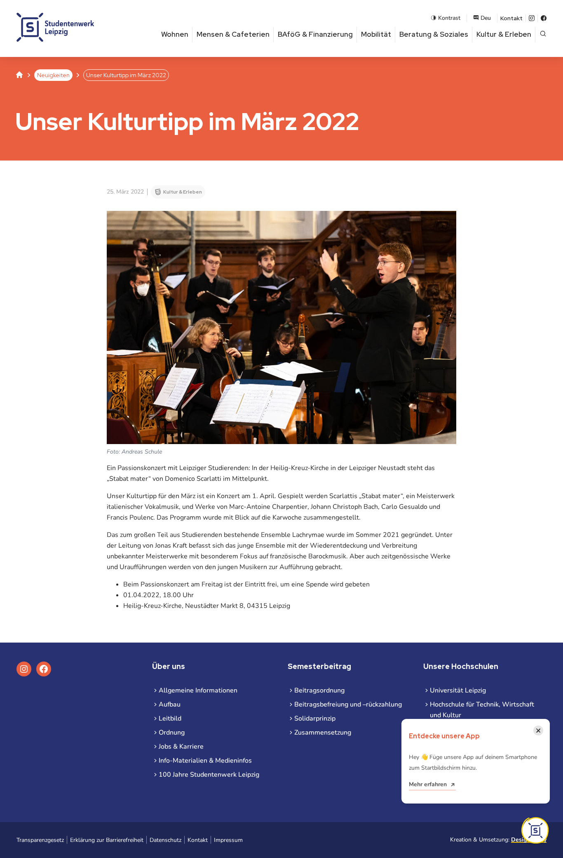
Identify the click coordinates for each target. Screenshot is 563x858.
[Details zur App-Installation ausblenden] (535, 830)
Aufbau (170, 704)
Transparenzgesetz (40, 840)
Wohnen (174, 34)
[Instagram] (532, 18)
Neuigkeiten (53, 75)
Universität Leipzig (458, 690)
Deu (486, 18)
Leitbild (170, 718)
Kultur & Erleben (503, 34)
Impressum (228, 840)
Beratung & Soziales (433, 34)
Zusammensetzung (322, 732)
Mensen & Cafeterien (233, 34)
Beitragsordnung (319, 690)
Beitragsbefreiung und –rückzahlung (348, 704)
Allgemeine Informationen (198, 690)
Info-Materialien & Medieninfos (205, 760)
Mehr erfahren (428, 784)
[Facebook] (544, 18)
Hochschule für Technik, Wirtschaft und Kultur (482, 710)
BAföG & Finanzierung (315, 34)
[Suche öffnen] (543, 34)
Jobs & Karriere (181, 746)
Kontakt (511, 18)
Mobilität (376, 34)
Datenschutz (165, 840)
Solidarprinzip (314, 718)
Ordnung (172, 732)
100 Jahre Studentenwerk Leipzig (209, 774)
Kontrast (449, 18)
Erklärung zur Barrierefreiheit (106, 840)
